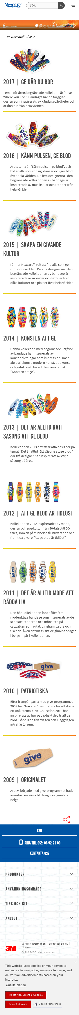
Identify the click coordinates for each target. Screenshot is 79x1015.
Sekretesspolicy (58, 943)
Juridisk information (34, 943)
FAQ (39, 831)
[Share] (66, 819)
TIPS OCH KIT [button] (16, 904)
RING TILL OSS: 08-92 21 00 (42, 843)
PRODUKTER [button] (15, 874)
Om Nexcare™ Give (18, 36)
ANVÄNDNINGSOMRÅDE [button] (23, 889)
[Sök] (61, 5)
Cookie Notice (16, 985)
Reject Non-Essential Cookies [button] (26, 995)
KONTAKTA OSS (39, 853)
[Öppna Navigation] (73, 5)
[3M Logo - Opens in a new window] (13, 5)
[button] (47, 1004)
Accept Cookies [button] (18, 1004)
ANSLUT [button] (11, 918)
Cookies (27, 947)
